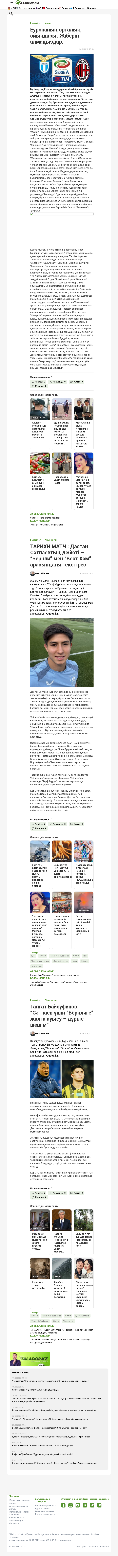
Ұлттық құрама (27, 8)
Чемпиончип (36, 966)
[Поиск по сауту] (11, 13)
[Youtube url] (77, 1505)
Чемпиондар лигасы (40, 961)
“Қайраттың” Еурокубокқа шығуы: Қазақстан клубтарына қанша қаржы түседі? (50, 1381)
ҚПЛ (13, 8)
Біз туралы (82, 1546)
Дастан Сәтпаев (60, 961)
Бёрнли (84, 961)
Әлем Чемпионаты (44, 1511)
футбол (42, 956)
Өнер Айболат (42, 573)
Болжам (91, 8)
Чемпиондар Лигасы (45, 1505)
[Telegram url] (84, 1505)
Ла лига (66, 8)
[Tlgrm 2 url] (99, 1505)
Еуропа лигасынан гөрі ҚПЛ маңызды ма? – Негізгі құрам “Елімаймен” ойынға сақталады (54, 1463)
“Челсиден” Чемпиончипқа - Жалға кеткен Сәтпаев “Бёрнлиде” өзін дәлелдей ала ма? (60, 1341)
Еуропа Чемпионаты (45, 1514)
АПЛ (40, 8)
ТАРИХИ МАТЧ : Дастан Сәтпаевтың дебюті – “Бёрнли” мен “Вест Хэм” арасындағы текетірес (61, 1331)
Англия (76, 956)
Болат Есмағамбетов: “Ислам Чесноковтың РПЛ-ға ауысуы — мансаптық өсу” (49, 1428)
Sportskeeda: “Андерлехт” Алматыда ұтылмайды (35, 1390)
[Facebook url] (63, 1505)
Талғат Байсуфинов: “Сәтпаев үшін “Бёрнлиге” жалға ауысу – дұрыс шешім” (59, 983)
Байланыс (93, 1546)
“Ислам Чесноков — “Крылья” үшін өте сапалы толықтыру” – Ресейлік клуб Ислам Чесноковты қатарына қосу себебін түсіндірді (57, 1400)
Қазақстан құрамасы (59, 956)
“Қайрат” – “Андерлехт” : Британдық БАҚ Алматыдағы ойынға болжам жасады (50, 1419)
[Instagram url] (70, 1505)
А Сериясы (78, 8)
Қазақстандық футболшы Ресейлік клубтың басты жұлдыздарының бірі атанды (51, 1437)
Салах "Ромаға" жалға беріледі (45, 518)
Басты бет (35, 23)
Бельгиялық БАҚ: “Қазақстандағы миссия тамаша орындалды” (43, 1445)
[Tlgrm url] (92, 1505)
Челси (74, 961)
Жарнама (104, 1546)
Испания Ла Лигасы (19, 1512)
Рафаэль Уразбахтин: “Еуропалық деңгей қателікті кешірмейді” (42, 1454)
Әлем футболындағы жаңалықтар (46, 525)
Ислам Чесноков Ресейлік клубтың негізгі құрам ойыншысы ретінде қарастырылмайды (54, 1410)
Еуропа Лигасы (42, 1508)
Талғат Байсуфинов (39, 1321)
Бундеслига (52, 8)
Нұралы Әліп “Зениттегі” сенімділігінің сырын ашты (54, 975)
